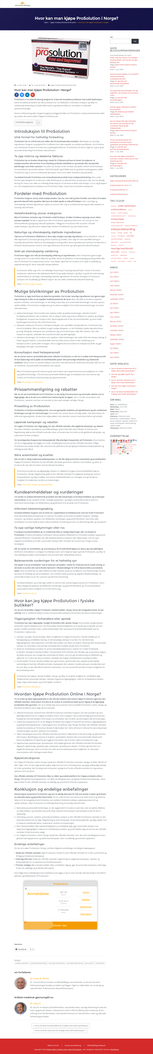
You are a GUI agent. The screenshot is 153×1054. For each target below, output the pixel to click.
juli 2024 (113, 348)
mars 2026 (114, 286)
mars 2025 (114, 317)
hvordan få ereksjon (117, 239)
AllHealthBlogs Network (96, 1045)
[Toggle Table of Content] (36, 123)
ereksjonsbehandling (39, 963)
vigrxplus (125, 258)
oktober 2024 (115, 335)
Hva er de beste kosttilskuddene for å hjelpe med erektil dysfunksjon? (61, 1025)
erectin (130, 209)
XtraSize (129, 261)
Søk (111, 37)
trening (120, 233)
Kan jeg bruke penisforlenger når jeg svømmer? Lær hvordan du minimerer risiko (124, 92)
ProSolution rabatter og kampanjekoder (37, 484)
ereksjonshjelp (117, 219)
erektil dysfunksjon (127, 205)
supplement (123, 255)
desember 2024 (116, 326)
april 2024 (114, 357)
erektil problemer (22, 963)
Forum (86, 892)
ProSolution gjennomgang (32, 284)
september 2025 (116, 299)
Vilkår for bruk (53, 1045)
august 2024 (114, 344)
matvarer (113, 236)
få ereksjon (121, 236)
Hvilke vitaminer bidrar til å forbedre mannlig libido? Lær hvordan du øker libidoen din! (124, 60)
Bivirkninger (86, 907)
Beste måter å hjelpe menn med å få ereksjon (64, 1049)
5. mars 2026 (22, 85)
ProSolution (100, 963)
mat (131, 233)
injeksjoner (127, 239)
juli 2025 (113, 303)
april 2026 (114, 281)
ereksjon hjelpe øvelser (117, 222)
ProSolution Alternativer (31, 687)
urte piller (130, 236)
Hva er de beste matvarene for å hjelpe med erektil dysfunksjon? (60, 1030)
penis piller (89, 963)
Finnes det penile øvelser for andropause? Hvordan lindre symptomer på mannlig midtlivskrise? (124, 142)
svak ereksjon (121, 261)
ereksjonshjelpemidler (117, 225)
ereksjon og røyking (122, 213)
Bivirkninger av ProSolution (32, 382)
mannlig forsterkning (57, 963)
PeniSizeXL (124, 252)
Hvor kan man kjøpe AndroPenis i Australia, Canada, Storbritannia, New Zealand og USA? (124, 158)
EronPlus (113, 233)
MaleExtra (113, 245)
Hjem (46, 22)
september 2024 (116, 339)
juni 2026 (113, 272)
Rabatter (86, 899)
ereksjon (113, 213)
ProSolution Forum (29, 593)
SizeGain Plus (114, 255)
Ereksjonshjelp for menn (119, 185)
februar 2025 (115, 321)
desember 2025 (116, 294)
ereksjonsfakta (132, 216)
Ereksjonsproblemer (117, 190)
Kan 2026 (113, 277)
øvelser (126, 233)
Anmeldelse (38, 893)
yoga (135, 261)
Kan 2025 (113, 308)
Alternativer (86, 914)
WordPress (115, 1049)
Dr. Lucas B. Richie (38, 85)
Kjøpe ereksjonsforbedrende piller (63, 22)
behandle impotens (116, 258)
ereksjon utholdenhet (131, 225)
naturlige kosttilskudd (75, 963)
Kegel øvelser (114, 242)
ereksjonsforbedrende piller (118, 216)
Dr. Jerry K (35, 1003)
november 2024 (116, 330)
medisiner (121, 245)
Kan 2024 (113, 353)
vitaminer (113, 261)
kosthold (113, 206)
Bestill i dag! (61, 925)
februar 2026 (115, 290)
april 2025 (114, 312)
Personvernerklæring (73, 1045)
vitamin (132, 258)
